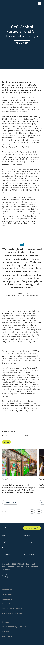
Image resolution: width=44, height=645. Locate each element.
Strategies (27, 536)
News (6, 442)
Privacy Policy (7, 599)
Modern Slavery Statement (12, 608)
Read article (11, 502)
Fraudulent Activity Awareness (14, 627)
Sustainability (28, 542)
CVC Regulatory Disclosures (12, 613)
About (4, 536)
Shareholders (6, 554)
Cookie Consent (8, 636)
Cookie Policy (7, 594)
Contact (5, 622)
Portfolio (4, 548)
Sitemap (5, 631)
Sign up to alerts (29, 554)
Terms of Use (7, 590)
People (4, 542)
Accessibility (7, 604)
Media (26, 548)
